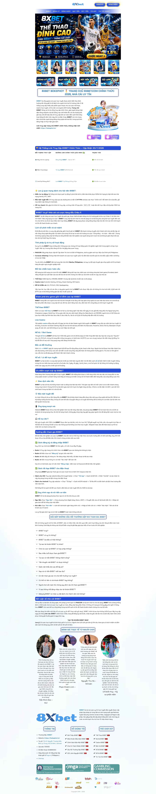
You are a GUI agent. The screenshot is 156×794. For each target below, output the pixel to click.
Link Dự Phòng (62, 181)
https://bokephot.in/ (48, 128)
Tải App (60, 170)
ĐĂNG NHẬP (66, 11)
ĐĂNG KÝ (56, 11)
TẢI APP (93, 11)
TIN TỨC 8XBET (104, 11)
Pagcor (48, 755)
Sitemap (41, 758)
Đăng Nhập (61, 160)
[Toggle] (37, 531)
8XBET (48, 11)
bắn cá (43, 348)
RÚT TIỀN (84, 11)
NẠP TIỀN (75, 11)
